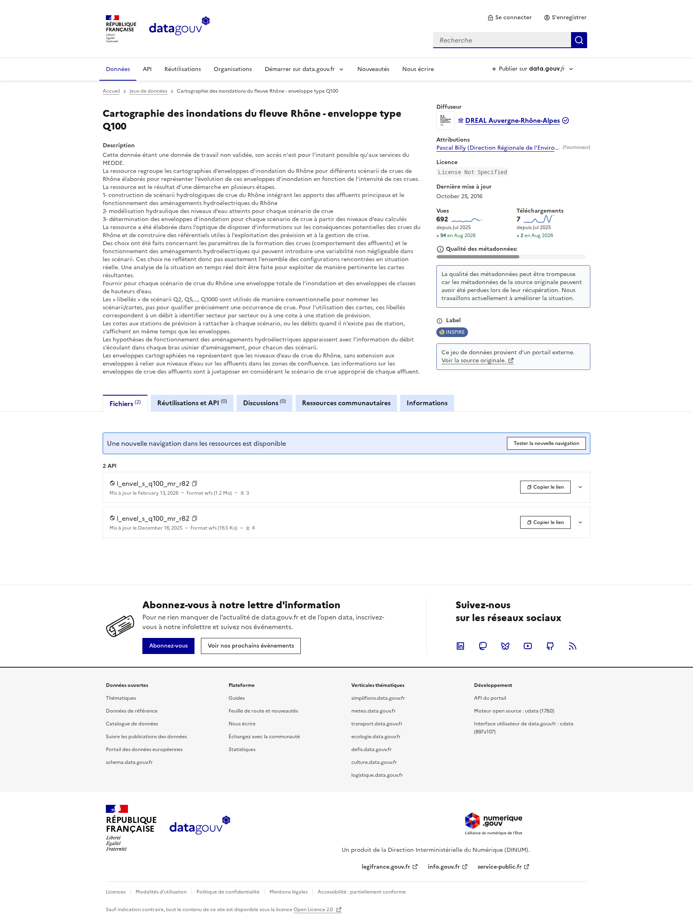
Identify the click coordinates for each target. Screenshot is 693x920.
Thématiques (121, 698)
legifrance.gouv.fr (386, 867)
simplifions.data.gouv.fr (378, 698)
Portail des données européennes (144, 749)
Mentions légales (289, 892)
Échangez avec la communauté (264, 736)
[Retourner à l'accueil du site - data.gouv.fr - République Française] (200, 828)
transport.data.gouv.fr (377, 723)
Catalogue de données (132, 723)
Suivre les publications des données (146, 736)
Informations (427, 403)
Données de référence (132, 711)
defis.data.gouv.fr (371, 749)
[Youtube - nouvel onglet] (528, 646)
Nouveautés (373, 69)
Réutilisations (182, 69)
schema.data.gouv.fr (129, 762)
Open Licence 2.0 (314, 909)
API (147, 69)
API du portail (490, 698)
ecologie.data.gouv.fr (376, 736)
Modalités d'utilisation (161, 892)
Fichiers (125, 403)
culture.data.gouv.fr (374, 762)
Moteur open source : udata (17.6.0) (514, 711)
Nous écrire (418, 69)
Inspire (455, 332)
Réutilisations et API (192, 403)
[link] (509, 18)
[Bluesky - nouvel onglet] (505, 646)
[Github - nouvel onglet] (550, 646)
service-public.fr (500, 867)
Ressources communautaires (346, 403)
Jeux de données (148, 91)
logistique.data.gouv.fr (377, 775)
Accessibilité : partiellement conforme (362, 892)
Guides (237, 698)
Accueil (111, 91)
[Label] (439, 321)
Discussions (264, 403)
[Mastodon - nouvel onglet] (483, 646)
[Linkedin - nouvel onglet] (460, 646)
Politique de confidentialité (228, 892)
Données (118, 69)
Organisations (233, 69)
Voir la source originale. (474, 360)
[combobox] (510, 40)
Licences (116, 892)
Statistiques (242, 749)
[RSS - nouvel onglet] (573, 646)
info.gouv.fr (444, 867)
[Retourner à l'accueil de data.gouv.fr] (179, 28)
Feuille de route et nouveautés (263, 711)
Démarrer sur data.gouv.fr (300, 69)
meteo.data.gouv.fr (373, 711)
